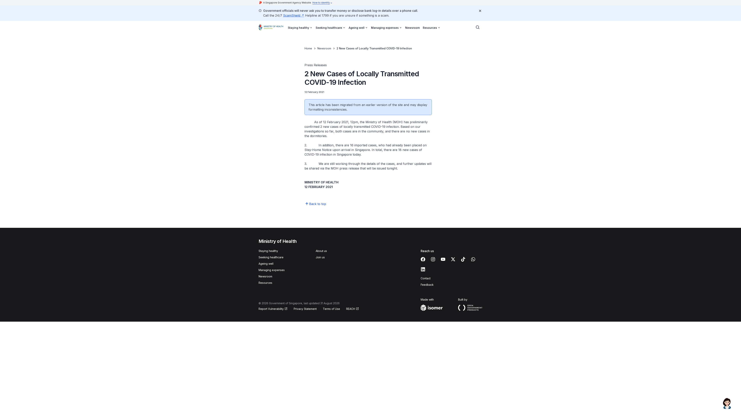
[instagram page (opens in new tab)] (433, 259)
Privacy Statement (305, 308)
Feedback (427, 284)
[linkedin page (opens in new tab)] (423, 269)
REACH (352, 309)
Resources (265, 282)
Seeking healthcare (271, 257)
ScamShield (293, 15)
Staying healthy (268, 251)
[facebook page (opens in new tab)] (423, 259)
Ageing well (266, 263)
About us (321, 251)
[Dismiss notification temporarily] (480, 10)
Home (308, 48)
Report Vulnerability (271, 309)
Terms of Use (331, 308)
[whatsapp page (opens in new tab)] (473, 259)
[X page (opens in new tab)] (453, 259)
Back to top (317, 204)
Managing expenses (272, 270)
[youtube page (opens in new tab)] (443, 259)
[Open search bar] (477, 27)
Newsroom (412, 27)
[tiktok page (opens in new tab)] (463, 259)
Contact (426, 278)
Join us (320, 257)
